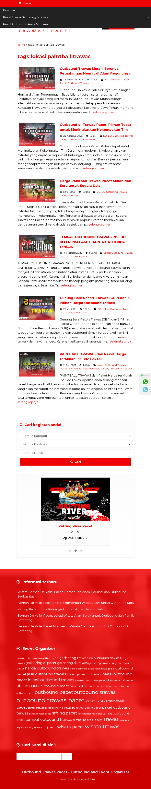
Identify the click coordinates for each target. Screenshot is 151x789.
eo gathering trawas (71, 658)
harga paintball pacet (82, 668)
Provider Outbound (121, 368)
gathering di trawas (72, 663)
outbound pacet (54, 692)
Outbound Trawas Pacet (81, 139)
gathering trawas (99, 663)
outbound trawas (95, 692)
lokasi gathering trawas (84, 674)
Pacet (90, 701)
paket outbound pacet (86, 707)
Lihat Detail (79, 499)
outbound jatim (25, 693)
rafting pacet (64, 713)
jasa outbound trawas (46, 674)
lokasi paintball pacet (120, 680)
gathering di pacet (41, 663)
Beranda (9, 10)
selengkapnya (103, 112)
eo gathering (46, 658)
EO (105, 135)
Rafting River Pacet (75, 526)
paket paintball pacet (40, 714)
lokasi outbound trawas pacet (90, 680)
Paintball (72, 195)
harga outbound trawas (47, 668)
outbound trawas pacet (51, 700)
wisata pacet (70, 726)
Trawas (111, 719)
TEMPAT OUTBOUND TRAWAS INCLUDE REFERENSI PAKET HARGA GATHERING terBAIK (94, 242)
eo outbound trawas (104, 658)
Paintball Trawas (98, 368)
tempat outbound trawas (49, 719)
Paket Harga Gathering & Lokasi (26, 17)
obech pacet (28, 685)
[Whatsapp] (145, 382)
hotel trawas (101, 668)
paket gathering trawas (58, 707)
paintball (101, 701)
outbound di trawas (82, 686)
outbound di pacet (55, 686)
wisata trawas (102, 726)
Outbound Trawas (77, 83)
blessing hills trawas (28, 658)
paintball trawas (36, 708)
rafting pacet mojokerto (90, 714)
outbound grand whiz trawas (112, 686)
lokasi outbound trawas (51, 679)
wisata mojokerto (45, 727)
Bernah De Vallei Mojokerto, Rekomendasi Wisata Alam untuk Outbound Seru (75, 603)
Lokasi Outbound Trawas (118, 252)
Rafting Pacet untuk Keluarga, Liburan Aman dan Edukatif (60, 609)
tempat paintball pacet (87, 719)
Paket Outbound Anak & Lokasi (25, 24)
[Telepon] (145, 390)
